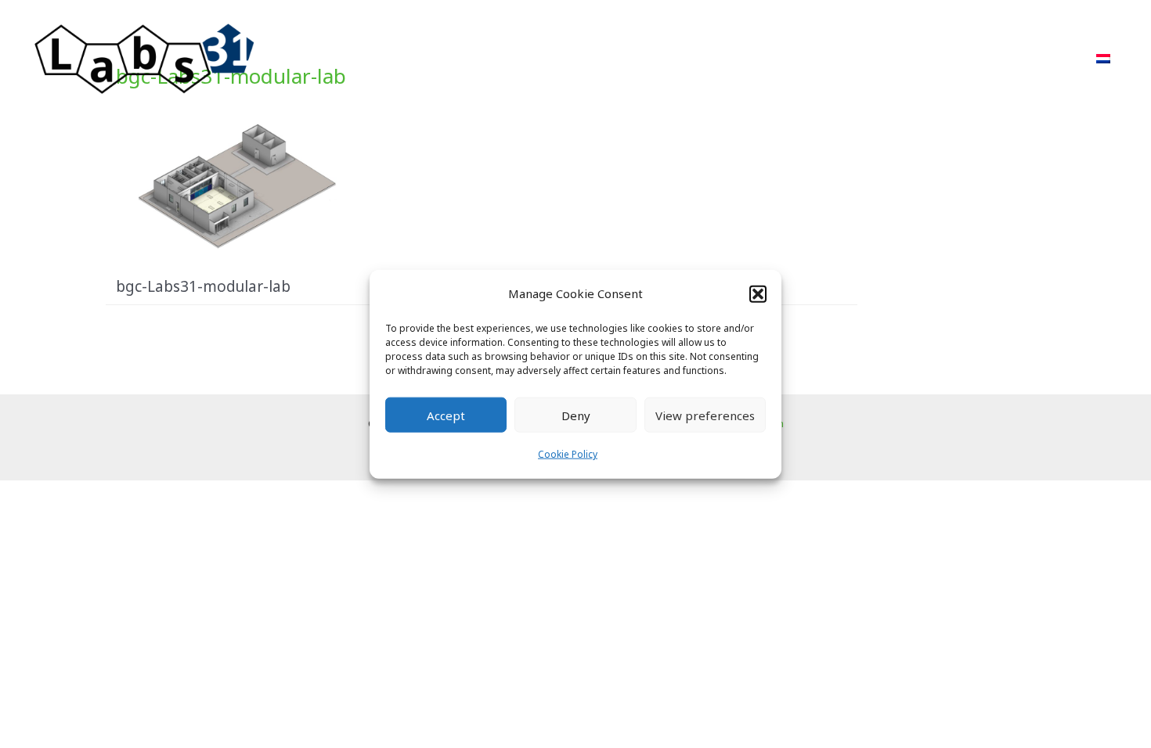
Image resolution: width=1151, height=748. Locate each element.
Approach (683, 58)
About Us (905, 58)
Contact (1043, 58)
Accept (446, 415)
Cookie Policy (567, 454)
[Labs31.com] (144, 57)
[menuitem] (1103, 58)
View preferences (705, 415)
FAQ (976, 58)
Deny (575, 415)
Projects (768, 58)
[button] (758, 293)
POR (835, 58)
